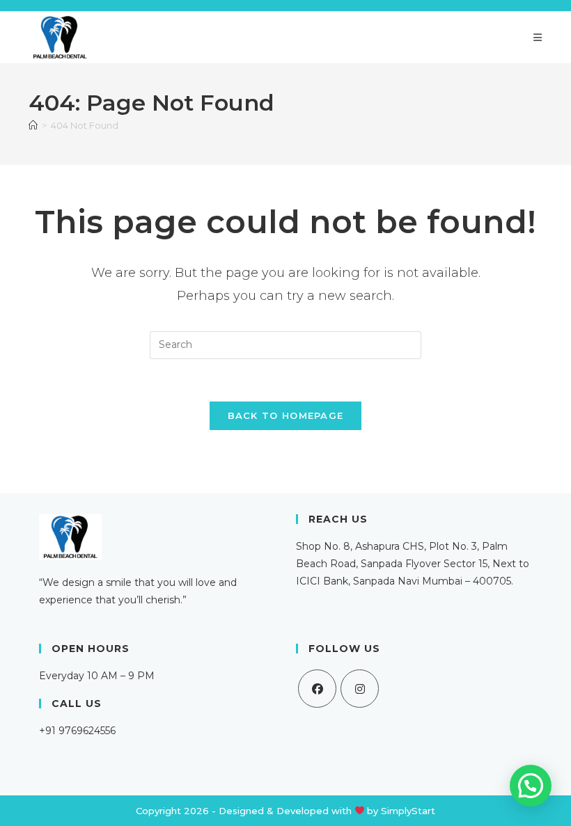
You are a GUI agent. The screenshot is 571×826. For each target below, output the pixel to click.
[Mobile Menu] (537, 38)
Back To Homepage (286, 415)
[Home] (33, 125)
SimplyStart (408, 810)
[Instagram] (360, 688)
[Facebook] (317, 688)
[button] (531, 786)
